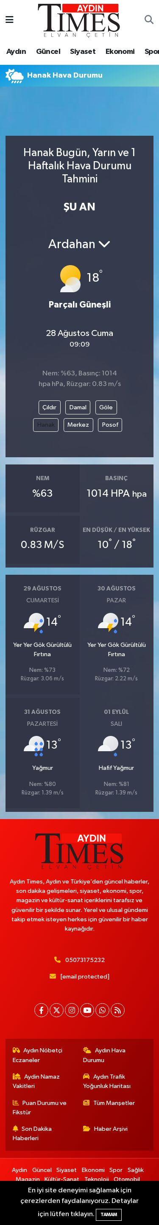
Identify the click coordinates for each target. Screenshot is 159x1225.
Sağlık (136, 1170)
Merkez (78, 425)
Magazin (28, 1179)
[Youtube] (87, 1010)
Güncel (48, 52)
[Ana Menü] (10, 20)
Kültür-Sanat (62, 1179)
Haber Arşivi (111, 1129)
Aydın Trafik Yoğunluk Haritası (107, 1081)
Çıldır (49, 407)
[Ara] (149, 20)
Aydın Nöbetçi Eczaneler (38, 1055)
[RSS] (118, 1010)
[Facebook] (41, 1010)
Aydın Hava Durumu (104, 1055)
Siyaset (82, 52)
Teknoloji (96, 1179)
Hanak (46, 425)
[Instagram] (72, 1010)
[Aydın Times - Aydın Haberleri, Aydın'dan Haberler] (79, 20)
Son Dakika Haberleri (32, 1133)
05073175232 (85, 960)
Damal (78, 407)
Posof (110, 425)
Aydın (16, 52)
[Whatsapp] (102, 1010)
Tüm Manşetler (114, 1103)
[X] (57, 1010)
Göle (106, 407)
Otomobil (127, 1179)
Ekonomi (120, 52)
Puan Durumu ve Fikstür (40, 1108)
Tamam (108, 1214)
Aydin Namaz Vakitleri (36, 1081)
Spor (116, 1170)
